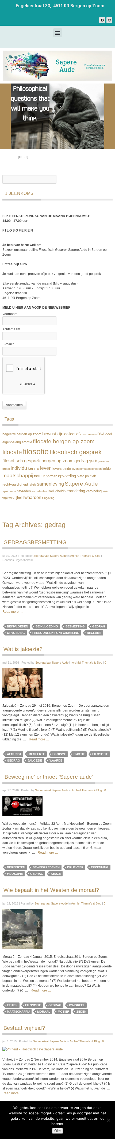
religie (32, 484)
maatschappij (17, 475)
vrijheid (18, 498)
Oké (57, 1131)
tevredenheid (40, 491)
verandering (74, 491)
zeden (81, 1011)
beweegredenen (46, 867)
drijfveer (75, 867)
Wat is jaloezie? (23, 649)
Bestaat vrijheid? (24, 1028)
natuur (39, 476)
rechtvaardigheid (15, 484)
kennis (33, 468)
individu (19, 468)
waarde (55, 760)
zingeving (48, 498)
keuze (56, 873)
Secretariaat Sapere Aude (50, 555)
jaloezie (35, 760)
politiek (90, 476)
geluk (93, 461)
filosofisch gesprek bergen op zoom (38, 460)
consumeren (88, 434)
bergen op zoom (29, 434)
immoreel (77, 1005)
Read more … (12, 612)
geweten (103, 461)
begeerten (16, 867)
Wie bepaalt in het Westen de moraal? (51, 890)
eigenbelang (11, 442)
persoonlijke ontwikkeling (55, 632)
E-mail (8, 344)
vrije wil (7, 498)
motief (63, 1011)
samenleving (50, 484)
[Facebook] (102, 20)
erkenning (100, 867)
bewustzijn (52, 433)
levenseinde (61, 469)
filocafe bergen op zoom (64, 441)
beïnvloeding (47, 626)
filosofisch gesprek (75, 452)
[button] (57, 32)
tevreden (24, 491)
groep (6, 468)
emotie (27, 442)
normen (51, 476)
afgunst (14, 754)
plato (80, 476)
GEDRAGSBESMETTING (35, 542)
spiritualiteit (9, 491)
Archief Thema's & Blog (85, 555)
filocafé (12, 452)
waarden (32, 497)
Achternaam (11, 329)
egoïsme (59, 754)
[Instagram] (109, 20)
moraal (43, 1011)
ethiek (12, 1005)
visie (105, 491)
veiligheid (56, 491)
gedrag (81, 460)
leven (46, 468)
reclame (94, 632)
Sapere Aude (81, 483)
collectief (71, 434)
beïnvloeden (17, 626)
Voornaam (9, 314)
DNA (101, 434)
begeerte (9, 434)
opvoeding (67, 476)
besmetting (75, 626)
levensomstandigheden (87, 468)
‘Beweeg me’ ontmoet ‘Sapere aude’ (48, 777)
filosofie (36, 451)
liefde (106, 469)
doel (108, 434)
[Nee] (108, 1120)
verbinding (94, 491)
